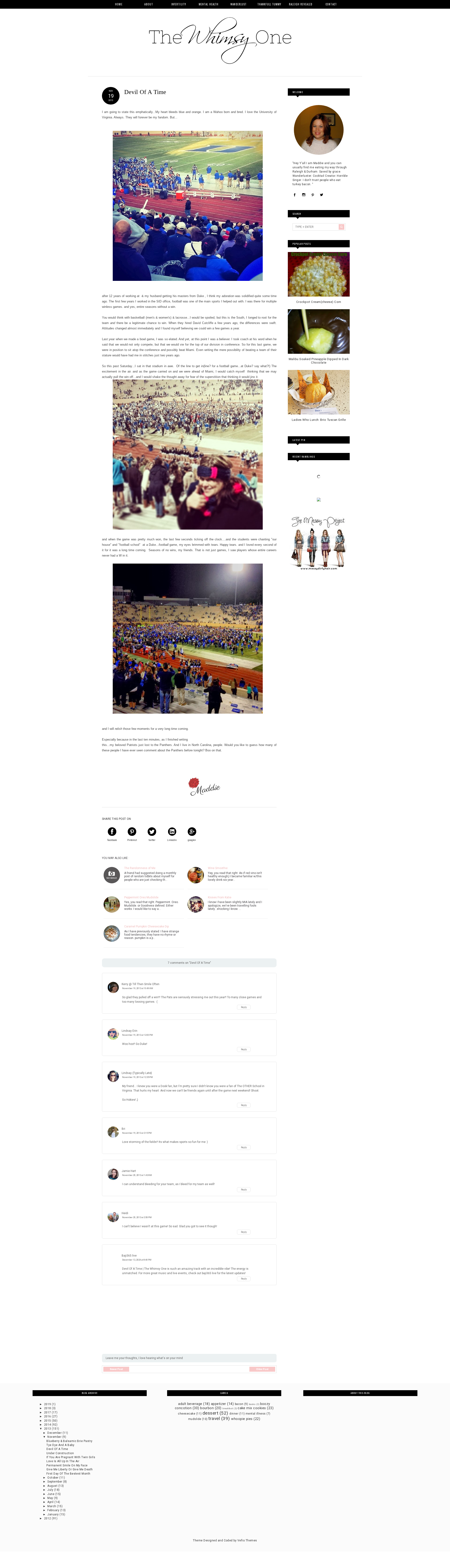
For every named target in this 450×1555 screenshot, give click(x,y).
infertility (178, 4)
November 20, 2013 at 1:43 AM (137, 1175)
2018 (48, 1408)
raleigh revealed (300, 4)
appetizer (218, 1404)
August (52, 1485)
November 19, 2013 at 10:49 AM (137, 988)
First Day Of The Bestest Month (68, 1473)
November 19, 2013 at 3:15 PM (137, 1133)
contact (331, 4)
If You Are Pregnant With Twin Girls (70, 1457)
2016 (48, 1416)
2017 (48, 1412)
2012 (48, 1518)
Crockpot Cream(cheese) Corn (318, 302)
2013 (48, 1428)
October (53, 1477)
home (118, 4)
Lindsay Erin (129, 1030)
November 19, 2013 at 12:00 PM (137, 1035)
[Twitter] (321, 195)
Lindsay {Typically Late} (137, 1073)
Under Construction (60, 1453)
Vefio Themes (247, 1540)
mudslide (194, 1419)
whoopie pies (242, 1419)
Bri (123, 1128)
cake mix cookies (252, 1408)
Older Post (262, 1369)
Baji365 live (129, 1255)
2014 (48, 1424)
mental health (208, 4)
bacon (239, 1404)
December (54, 1433)
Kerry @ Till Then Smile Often (140, 984)
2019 (48, 1404)
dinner (233, 1413)
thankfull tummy (269, 4)
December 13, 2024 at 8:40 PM (136, 1259)
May (50, 1498)
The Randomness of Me (139, 868)
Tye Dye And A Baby (60, 1445)
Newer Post (116, 1369)
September (55, 1481)
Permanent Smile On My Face (66, 1465)
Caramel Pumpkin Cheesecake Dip (146, 926)
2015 (48, 1420)
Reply (244, 1007)
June (51, 1494)
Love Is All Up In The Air (62, 1461)
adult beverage (190, 1404)
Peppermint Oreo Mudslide (141, 897)
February (53, 1510)
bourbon (207, 1408)
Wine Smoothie (218, 868)
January (53, 1514)
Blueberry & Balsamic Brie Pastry (69, 1441)
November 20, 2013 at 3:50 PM (137, 1217)
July (50, 1489)
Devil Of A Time (57, 1449)
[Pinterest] (312, 195)
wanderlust (238, 4)
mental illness (256, 1413)
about (148, 4)
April (50, 1502)
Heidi (125, 1213)
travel (214, 1418)
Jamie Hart (129, 1171)
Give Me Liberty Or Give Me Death (69, 1469)
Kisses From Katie (219, 897)
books (252, 1404)
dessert (210, 1413)
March (52, 1506)
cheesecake (186, 1413)
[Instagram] (303, 195)
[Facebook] (294, 195)
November (54, 1436)
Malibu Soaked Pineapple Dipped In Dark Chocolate (319, 361)
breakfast (227, 1408)
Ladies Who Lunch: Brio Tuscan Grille (319, 420)
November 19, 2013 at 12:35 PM (137, 1077)
